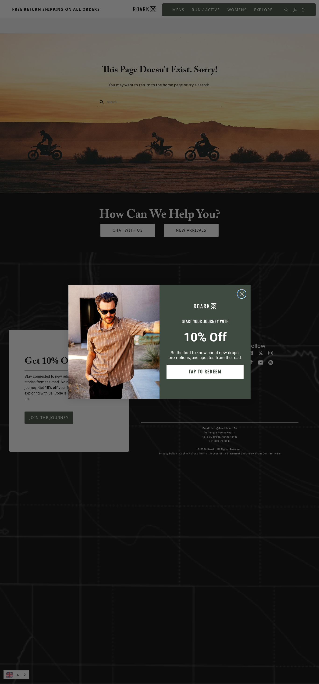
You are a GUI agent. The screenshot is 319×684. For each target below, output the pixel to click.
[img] (241, 294)
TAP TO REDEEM (205, 372)
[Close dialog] (241, 294)
